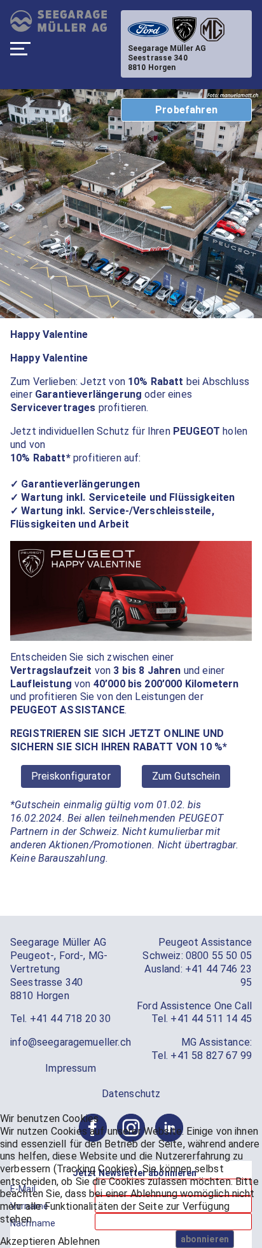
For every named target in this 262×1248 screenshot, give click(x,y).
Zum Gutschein (186, 776)
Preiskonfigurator (71, 776)
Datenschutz (131, 1094)
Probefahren (186, 110)
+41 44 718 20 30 (70, 1019)
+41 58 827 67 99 (211, 1055)
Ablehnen (79, 1241)
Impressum (70, 1068)
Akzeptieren (27, 1241)
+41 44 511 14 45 (211, 1019)
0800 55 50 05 (219, 956)
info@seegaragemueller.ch (70, 1042)
